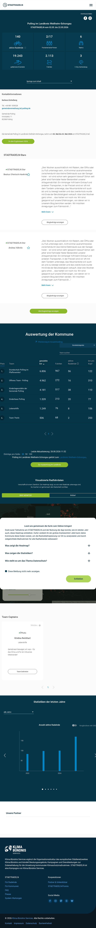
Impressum (19, 923)
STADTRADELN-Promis (58, 886)
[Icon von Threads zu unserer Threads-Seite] (66, 901)
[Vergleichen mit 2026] (75, 725)
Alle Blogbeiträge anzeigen (48, 311)
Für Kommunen (12, 886)
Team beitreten (22, 672)
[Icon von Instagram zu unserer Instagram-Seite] (56, 901)
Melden (34, 625)
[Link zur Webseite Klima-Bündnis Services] (15, 850)
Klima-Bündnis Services (22, 918)
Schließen (78, 579)
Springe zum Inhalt (34, 81)
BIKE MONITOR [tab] (26, 495)
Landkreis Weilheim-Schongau (72, 457)
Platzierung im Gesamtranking (50, 342)
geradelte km (43, 362)
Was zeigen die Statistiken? (19, 553)
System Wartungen (13, 898)
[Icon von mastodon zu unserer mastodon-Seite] (61, 901)
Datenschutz (31, 923)
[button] (5, 755)
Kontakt (8, 923)
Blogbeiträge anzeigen (55, 222)
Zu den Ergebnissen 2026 (18, 141)
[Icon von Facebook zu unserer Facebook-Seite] (50, 901)
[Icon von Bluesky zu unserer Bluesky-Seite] (72, 901)
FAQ (7, 890)
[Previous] (43, 687)
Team (11, 364)
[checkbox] (48, 571)
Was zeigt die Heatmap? (17, 545)
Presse (8, 894)
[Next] (53, 687)
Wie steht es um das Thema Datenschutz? (26, 560)
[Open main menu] (91, 5)
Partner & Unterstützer (57, 882)
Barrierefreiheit (45, 923)
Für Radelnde (11, 882)
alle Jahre (7, 712)
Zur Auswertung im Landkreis (49, 465)
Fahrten (58, 364)
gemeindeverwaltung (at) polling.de (16, 108)
